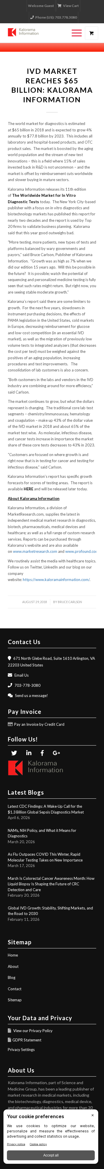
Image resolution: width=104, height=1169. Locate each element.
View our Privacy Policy (32, 1030)
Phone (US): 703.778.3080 (56, 17)
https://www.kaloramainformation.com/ (56, 579)
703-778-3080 (27, 685)
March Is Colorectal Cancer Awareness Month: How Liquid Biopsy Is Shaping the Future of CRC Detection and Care (51, 884)
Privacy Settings (21, 1049)
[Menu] (74, 33)
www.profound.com (82, 551)
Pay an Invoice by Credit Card (39, 724)
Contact (14, 988)
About (13, 966)
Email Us (21, 675)
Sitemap (15, 1000)
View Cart (71, 5)
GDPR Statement (26, 1040)
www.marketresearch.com (35, 551)
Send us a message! (31, 695)
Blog (11, 977)
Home (13, 955)
